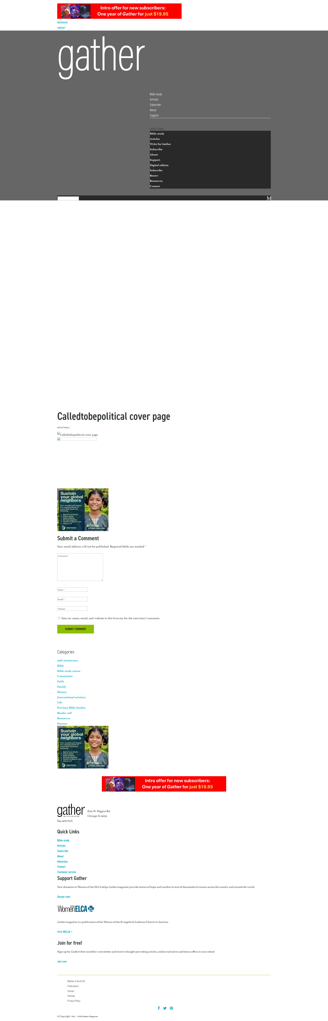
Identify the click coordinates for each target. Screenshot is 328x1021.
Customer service (66, 872)
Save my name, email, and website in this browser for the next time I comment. (110, 618)
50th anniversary (67, 660)
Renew (154, 175)
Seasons (62, 723)
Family (61, 686)
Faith (60, 681)
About (153, 110)
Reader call (64, 713)
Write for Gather (160, 144)
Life (59, 702)
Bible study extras (68, 671)
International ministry (71, 697)
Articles (154, 99)
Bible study (156, 94)
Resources (62, 22)
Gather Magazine (90, 1016)
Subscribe (155, 105)
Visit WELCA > (64, 932)
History (62, 692)
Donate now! (63, 897)
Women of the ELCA (76, 981)
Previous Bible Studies (71, 707)
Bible (60, 665)
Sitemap (71, 996)
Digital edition (159, 165)
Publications (73, 986)
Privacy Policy (73, 1001)
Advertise (62, 862)
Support (154, 115)
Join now (62, 961)
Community (65, 676)
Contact (61, 28)
